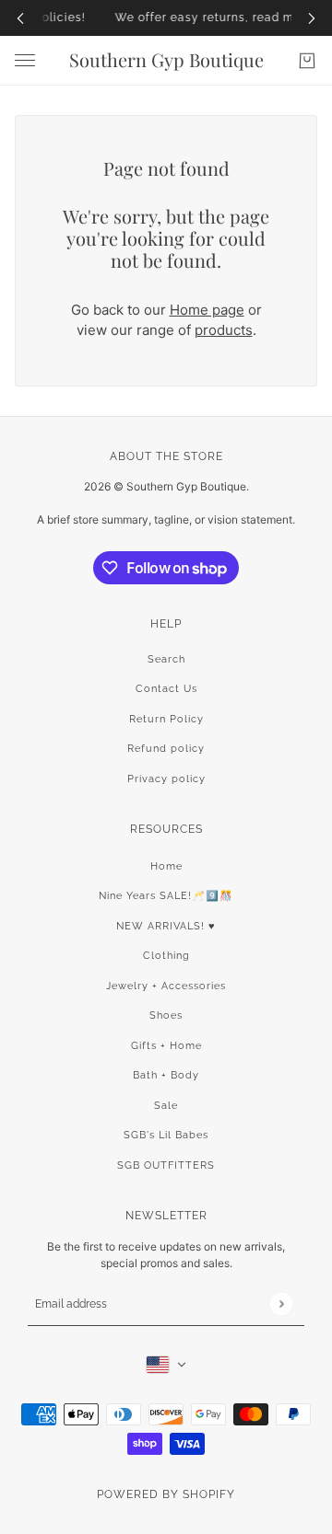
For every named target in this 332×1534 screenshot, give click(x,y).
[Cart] (307, 61)
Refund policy (166, 749)
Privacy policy (166, 779)
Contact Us (166, 689)
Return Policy (166, 719)
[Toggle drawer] (25, 60)
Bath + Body (166, 1075)
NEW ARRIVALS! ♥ (166, 926)
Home (166, 866)
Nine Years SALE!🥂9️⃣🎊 (166, 896)
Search (166, 659)
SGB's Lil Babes (166, 1135)
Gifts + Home (166, 1046)
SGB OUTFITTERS (166, 1165)
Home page (207, 309)
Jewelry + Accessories (166, 986)
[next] (312, 18)
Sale (166, 1106)
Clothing (166, 956)
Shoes (166, 1015)
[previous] (20, 18)
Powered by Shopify (166, 1494)
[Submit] (280, 1303)
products (224, 330)
